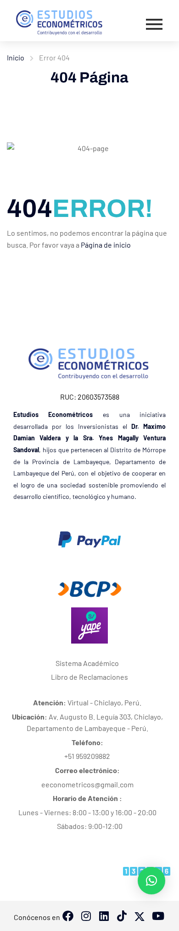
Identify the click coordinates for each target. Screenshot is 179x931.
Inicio (15, 57)
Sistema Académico (87, 663)
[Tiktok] (103, 916)
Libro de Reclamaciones (89, 676)
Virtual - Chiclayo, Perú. (87, 702)
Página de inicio (106, 244)
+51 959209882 (87, 756)
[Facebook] (67, 916)
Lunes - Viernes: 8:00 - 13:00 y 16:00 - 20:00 (87, 812)
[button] (151, 880)
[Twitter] (139, 916)
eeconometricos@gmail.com (87, 784)
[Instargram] (85, 916)
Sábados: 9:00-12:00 (90, 826)
